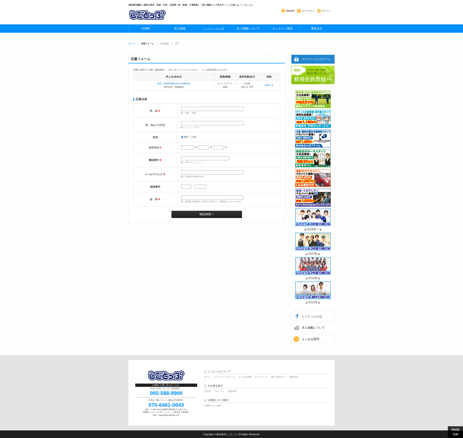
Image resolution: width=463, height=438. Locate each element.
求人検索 (180, 28)
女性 (194, 137)
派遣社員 (232, 391)
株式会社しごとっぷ (227, 434)
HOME (145, 28)
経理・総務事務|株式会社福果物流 (173, 83)
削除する (269, 85)
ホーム (131, 43)
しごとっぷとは (214, 28)
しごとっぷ (147, 14)
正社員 (207, 391)
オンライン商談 (282, 28)
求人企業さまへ (278, 377)
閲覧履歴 (290, 11)
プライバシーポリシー (224, 377)
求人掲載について (248, 28)
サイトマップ (261, 377)
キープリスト (308, 11)
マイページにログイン (316, 59)
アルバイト (219, 391)
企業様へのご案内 (212, 405)
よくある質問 (310, 339)
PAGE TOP (455, 432)
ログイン (326, 11)
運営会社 (316, 28)
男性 (186, 137)
